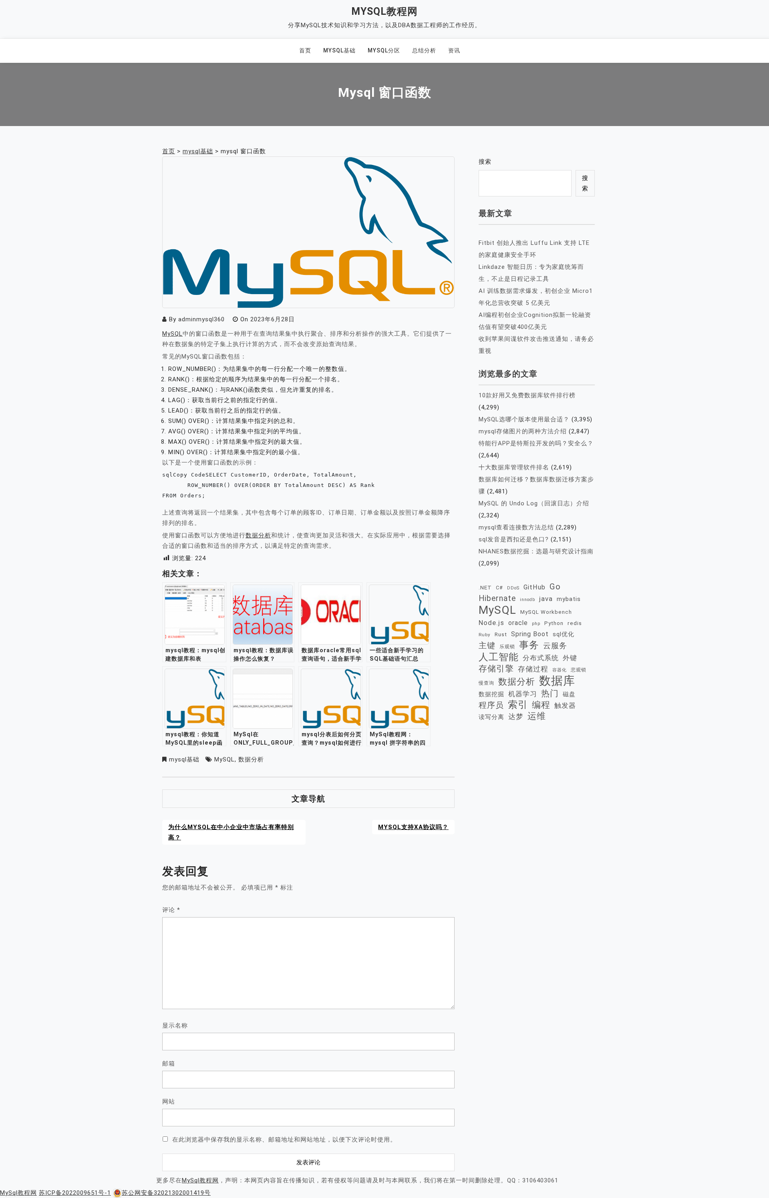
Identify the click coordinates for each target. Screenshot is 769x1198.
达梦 (515, 717)
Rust (501, 634)
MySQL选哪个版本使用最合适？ (524, 419)
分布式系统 (541, 658)
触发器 (565, 705)
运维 (536, 716)
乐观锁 (507, 646)
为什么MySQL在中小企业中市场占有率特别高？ (231, 832)
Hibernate (497, 598)
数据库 (557, 680)
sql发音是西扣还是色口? (514, 539)
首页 (305, 50)
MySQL (172, 333)
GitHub (534, 587)
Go (555, 586)
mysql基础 (339, 50)
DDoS (513, 588)
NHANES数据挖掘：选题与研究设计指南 (536, 551)
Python (554, 623)
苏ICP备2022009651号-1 (75, 1192)
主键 (487, 645)
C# (499, 588)
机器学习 (522, 694)
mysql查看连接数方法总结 (516, 527)
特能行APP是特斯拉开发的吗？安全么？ (536, 443)
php (536, 623)
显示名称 (175, 1025)
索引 (518, 704)
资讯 (454, 50)
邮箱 (168, 1063)
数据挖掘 (491, 694)
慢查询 (486, 683)
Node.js (491, 623)
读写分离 (491, 717)
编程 (541, 704)
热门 (550, 693)
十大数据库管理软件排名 (514, 467)
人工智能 (499, 657)
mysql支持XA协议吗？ (413, 827)
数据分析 (258, 535)
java (546, 599)
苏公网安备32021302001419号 (166, 1192)
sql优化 (563, 634)
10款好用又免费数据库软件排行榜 (527, 395)
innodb (527, 599)
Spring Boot (530, 634)
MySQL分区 (384, 50)
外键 (570, 658)
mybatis (569, 599)
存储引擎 (496, 668)
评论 (171, 910)
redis (575, 623)
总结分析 (424, 50)
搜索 (485, 161)
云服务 (555, 645)
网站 (168, 1101)
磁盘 (569, 694)
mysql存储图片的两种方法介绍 (523, 431)
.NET (485, 587)
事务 (529, 645)
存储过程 (533, 669)
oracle (518, 623)
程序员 (491, 705)
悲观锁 (578, 670)
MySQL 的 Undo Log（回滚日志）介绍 (534, 503)
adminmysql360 (201, 319)
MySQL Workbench (546, 612)
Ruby (485, 634)
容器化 (559, 670)
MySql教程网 (384, 11)
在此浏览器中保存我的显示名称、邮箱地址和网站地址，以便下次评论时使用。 (284, 1139)
